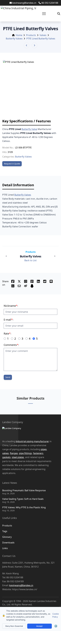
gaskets (6, 457)
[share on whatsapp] (12, 286)
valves (5, 453)
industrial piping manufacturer (32, 441)
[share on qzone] (31, 286)
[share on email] (19, 286)
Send (7, 377)
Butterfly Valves (14, 38)
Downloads (8, 542)
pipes (44, 449)
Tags (4, 531)
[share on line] (51, 281)
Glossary (7, 536)
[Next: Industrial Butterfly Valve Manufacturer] (34, 45)
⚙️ (56, 626)
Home (19, 35)
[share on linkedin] (38, 281)
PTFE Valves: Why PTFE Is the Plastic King (24, 507)
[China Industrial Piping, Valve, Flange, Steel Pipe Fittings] (18, 14)
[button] (44, 13)
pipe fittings (25, 453)
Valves (43, 35)
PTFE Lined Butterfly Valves (40, 38)
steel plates (18, 457)
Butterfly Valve (29, 129)
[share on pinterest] (31, 281)
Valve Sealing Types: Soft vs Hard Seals (23, 498)
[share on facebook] (12, 281)
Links (5, 548)
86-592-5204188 (49, 2)
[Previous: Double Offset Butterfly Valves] (26, 45)
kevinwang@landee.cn (24, 2)
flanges (14, 453)
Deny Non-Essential (14, 626)
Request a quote (12, 163)
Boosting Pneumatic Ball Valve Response (24, 490)
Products (31, 35)
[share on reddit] (44, 281)
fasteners (38, 453)
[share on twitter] (19, 281)
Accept (39, 626)
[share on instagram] (25, 281)
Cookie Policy (55, 615)
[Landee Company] (27, 432)
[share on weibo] (25, 286)
